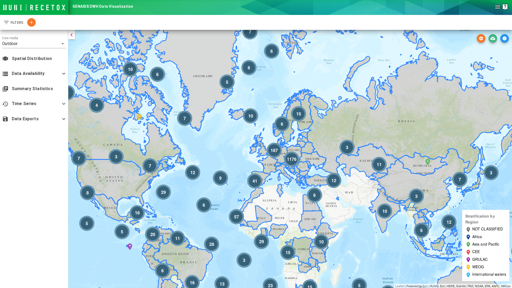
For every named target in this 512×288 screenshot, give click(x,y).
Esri (425, 286)
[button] (34, 43)
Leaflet (399, 286)
